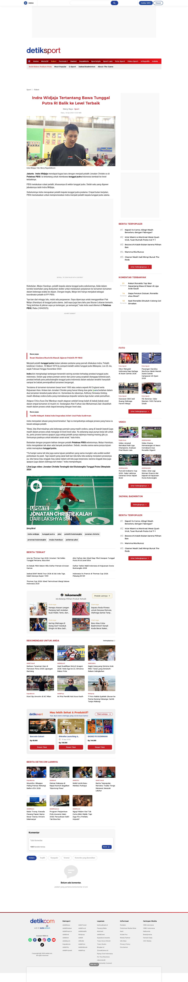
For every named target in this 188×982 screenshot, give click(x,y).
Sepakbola (84, 61)
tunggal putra (48, 534)
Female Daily (147, 938)
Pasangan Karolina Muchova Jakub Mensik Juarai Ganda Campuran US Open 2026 (151, 373)
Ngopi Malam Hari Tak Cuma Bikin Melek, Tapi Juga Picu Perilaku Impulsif (82, 815)
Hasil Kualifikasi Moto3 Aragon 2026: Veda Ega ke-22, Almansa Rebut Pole (70, 668)
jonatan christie (92, 534)
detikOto (66, 947)
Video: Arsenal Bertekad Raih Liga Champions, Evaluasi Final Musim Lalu (127, 446)
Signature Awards (103, 938)
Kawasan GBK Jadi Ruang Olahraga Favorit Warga (127, 401)
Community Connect (104, 963)
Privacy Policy (125, 944)
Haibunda (146, 931)
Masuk (158, 3)
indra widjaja (33, 534)
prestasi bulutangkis (37, 540)
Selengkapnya (108, 640)
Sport (29, 90)
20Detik (81, 941)
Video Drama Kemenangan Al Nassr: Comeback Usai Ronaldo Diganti (151, 446)
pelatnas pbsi (72, 540)
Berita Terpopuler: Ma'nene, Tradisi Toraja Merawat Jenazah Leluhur (105, 787)
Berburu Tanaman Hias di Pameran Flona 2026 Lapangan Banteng (40, 668)
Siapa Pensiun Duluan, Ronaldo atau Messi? (143, 294)
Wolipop (81, 934)
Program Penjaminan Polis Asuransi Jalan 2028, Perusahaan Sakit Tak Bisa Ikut (59, 815)
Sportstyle (96, 61)
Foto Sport (120, 61)
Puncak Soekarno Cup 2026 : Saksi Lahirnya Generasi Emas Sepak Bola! (128, 474)
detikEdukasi (67, 928)
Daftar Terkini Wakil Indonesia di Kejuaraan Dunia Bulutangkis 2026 (93, 567)
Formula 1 (63, 61)
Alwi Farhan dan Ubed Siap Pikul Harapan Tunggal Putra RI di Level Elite (94, 559)
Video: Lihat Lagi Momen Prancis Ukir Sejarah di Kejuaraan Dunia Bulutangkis (150, 474)
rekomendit (101, 960)
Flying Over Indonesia (105, 954)
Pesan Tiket (42, 747)
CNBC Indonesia (149, 928)
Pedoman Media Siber (128, 928)
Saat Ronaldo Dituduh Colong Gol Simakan (144, 302)
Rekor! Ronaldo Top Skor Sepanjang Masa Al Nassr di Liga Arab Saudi (143, 286)
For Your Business (103, 957)
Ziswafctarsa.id (102, 950)
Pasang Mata (102, 928)
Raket (53, 61)
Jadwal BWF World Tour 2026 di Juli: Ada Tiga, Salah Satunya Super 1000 (46, 575)
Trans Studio (101, 944)
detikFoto (81, 944)
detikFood (82, 928)
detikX (80, 938)
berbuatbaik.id (102, 925)
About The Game (105, 67)
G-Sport (72, 67)
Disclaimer (124, 947)
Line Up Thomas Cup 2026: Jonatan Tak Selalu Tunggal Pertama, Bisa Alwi (46, 559)
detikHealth (82, 931)
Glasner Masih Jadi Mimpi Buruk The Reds (142, 258)
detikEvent (101, 934)
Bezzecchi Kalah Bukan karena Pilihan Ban (143, 245)
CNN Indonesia (148, 925)
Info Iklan (123, 941)
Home (36, 61)
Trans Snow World (103, 941)
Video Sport (133, 61)
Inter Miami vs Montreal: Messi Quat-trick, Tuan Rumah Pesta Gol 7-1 (142, 238)
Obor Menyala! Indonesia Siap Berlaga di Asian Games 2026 (128, 371)
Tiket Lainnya (102, 714)
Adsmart (100, 931)
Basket (73, 61)
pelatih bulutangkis (73, 534)
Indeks (155, 61)
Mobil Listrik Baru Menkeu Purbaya (80, 784)
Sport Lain (108, 61)
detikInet (66, 934)
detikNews (66, 925)
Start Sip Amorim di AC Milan (39, 696)
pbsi (59, 534)
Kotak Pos (124, 934)
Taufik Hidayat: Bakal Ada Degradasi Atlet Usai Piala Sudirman (60, 416)
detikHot (66, 938)
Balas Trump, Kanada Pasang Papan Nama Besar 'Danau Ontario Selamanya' (36, 815)
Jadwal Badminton (87, 67)
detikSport (66, 941)
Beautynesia (147, 934)
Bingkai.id (100, 947)
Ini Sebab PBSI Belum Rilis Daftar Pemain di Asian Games (48, 567)
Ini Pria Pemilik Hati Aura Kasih (70, 696)
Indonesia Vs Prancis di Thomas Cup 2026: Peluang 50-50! (90, 575)
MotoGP (44, 61)
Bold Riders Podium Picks (40, 67)
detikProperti (67, 950)
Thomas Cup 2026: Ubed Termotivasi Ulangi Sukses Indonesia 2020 (48, 582)
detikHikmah (82, 947)
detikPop (81, 950)
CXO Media (147, 941)
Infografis (145, 61)
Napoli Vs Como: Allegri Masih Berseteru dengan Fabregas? (139, 231)
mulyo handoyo (56, 540)
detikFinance (67, 931)
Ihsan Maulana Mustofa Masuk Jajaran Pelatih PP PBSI (56, 358)
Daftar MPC (146, 3)
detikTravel (82, 925)
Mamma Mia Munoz (134, 252)
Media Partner (125, 938)
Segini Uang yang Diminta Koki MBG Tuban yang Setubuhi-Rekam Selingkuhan (100, 668)
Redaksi (123, 925)
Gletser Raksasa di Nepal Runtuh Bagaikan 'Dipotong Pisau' (59, 785)
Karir (121, 931)
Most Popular (60, 67)
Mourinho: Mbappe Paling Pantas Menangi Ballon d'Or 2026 (36, 785)
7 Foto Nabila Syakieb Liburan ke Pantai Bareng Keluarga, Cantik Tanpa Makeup (101, 698)
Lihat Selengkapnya (139, 267)
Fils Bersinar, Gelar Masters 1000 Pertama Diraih (151, 401)
